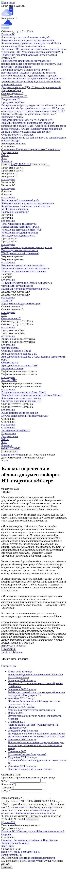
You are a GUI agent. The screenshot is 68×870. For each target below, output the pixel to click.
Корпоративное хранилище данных (21, 398)
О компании (8, 149)
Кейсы (5, 155)
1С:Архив (36, 87)
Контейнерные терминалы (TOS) (20, 226)
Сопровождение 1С (12, 93)
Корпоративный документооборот (20, 303)
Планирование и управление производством (26, 247)
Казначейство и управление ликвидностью (25, 43)
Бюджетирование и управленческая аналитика (27, 40)
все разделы (8, 179)
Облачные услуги (26, 831)
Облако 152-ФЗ (9, 114)
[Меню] (49, 165)
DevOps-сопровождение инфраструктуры (24, 415)
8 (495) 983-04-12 (30, 851)
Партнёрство (53, 149)
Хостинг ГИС (45, 119)
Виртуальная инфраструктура (18, 105)
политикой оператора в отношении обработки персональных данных (28, 811)
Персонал (6, 78)
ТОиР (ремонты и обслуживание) (20, 253)
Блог (4, 158)
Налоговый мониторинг (31, 46)
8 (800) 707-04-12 (20, 164)
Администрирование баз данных (19, 137)
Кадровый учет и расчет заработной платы (25, 288)
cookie (31, 860)
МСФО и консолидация (14, 209)
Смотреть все (8, 666)
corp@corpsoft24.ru (11, 854)
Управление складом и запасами (19, 54)
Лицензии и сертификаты (31, 149)
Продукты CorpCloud (13, 102)
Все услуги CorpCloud (13, 143)
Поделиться (9, 649)
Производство (9, 60)
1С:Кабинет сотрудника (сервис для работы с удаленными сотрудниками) (32, 80)
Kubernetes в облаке (12, 117)
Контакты (6, 161)
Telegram (17, 652)
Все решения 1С (10, 99)
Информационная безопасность (19, 119)
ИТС (4, 96)
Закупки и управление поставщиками (22, 265)
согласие (20, 807)
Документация (9, 152)
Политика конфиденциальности (37, 857)
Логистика (7, 49)
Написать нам (39, 164)
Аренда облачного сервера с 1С (37, 108)
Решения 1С (8, 34)
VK (11, 652)
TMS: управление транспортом (31, 49)
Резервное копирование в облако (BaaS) (27, 124)
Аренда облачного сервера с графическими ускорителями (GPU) (33, 109)
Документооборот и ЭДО (15, 87)
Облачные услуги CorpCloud (17, 134)
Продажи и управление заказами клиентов (25, 268)
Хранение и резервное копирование (21, 122)
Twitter (5, 652)
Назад (4, 460)
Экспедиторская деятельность (18, 235)
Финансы (6, 37)
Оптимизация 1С (17, 96)
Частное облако (44, 105)
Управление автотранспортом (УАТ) (42, 52)
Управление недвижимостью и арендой (35, 75)
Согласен (7, 867)
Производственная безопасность (37, 63)
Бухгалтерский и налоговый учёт (31, 37)
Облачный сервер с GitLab (16, 350)
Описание (7, 840)
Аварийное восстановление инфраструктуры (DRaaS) (31, 395)
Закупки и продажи (12, 69)
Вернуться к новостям (13, 645)
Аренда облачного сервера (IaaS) (37, 114)
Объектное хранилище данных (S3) (31, 131)
